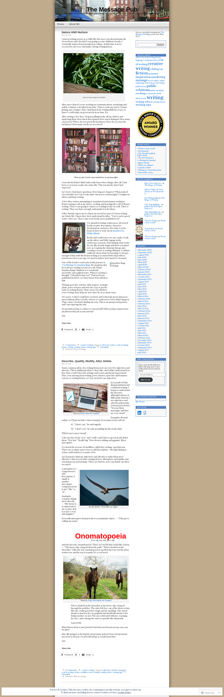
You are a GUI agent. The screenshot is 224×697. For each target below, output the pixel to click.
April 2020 (142, 265)
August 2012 (143, 323)
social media (151, 94)
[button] (79, 150)
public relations (146, 88)
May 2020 (142, 262)
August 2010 (143, 350)
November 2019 (144, 275)
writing (70, 347)
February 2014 (144, 311)
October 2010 (144, 345)
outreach (148, 83)
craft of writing (122, 345)
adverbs (114, 670)
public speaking (157, 90)
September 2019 (145, 279)
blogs (153, 58)
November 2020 (145, 250)
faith (161, 69)
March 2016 (143, 296)
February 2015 (144, 304)
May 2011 (142, 333)
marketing (158, 77)
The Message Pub (112, 9)
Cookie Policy (124, 692)
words (143, 99)
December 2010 (144, 340)
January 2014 (143, 314)
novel (91, 672)
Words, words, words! (146, 149)
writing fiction (159, 102)
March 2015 (143, 301)
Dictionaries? (143, 151)
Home (60, 24)
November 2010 (144, 343)
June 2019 (142, 287)
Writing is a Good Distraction (149, 170)
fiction (64, 347)
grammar (153, 73)
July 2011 (142, 328)
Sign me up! (145, 380)
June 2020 (142, 260)
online (156, 81)
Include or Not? (144, 168)
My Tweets (140, 402)
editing (154, 69)
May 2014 (142, 306)
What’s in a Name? (145, 165)
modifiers (84, 672)
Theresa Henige (150, 221)
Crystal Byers (149, 229)
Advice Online (150, 190)
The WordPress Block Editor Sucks (146, 154)
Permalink (104, 347)
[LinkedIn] (139, 412)
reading (140, 93)
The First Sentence (146, 158)
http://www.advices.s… (153, 183)
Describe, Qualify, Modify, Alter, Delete (86, 361)
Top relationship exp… (152, 212)
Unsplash (95, 413)
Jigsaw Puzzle (143, 163)
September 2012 (145, 321)
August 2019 (143, 282)
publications (141, 86)
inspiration (143, 77)
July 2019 (142, 284)
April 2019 (142, 292)
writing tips (90, 347)
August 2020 (143, 255)
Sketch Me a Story (145, 173)
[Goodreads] (144, 412)
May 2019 (142, 289)
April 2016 (142, 294)
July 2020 (142, 257)
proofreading (158, 83)
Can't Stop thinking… (152, 205)
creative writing (86, 345)
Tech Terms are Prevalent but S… (154, 192)
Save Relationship (151, 198)
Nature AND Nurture (75, 32)
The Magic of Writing (153, 185)
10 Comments (70, 670)
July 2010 (142, 353)
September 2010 (145, 348)
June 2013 (142, 316)
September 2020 (145, 253)
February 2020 (144, 270)
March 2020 (143, 267)
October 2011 (143, 326)
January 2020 (144, 272)
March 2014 (143, 309)
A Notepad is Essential (147, 160)
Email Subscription (145, 359)
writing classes (79, 347)
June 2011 (142, 331)
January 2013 (143, 318)
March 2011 (143, 335)
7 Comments (70, 345)
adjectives (106, 670)
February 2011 (144, 338)
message (142, 80)
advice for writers (108, 345)
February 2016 (144, 299)
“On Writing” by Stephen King (76, 265)
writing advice (106, 672)
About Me (74, 24)
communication (150, 60)
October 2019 (143, 277)
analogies (122, 670)
